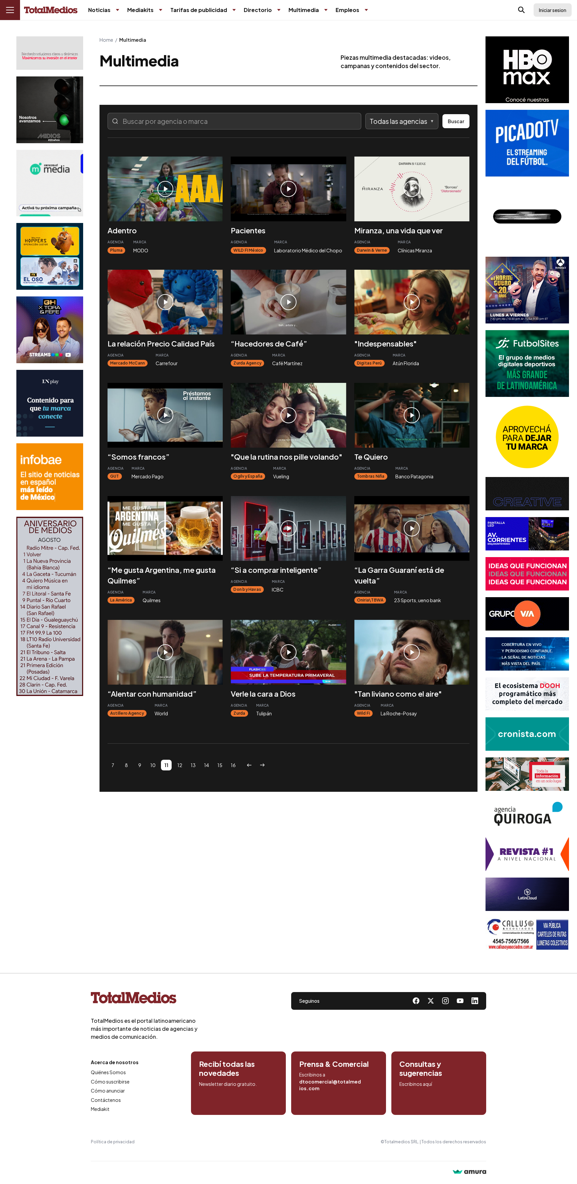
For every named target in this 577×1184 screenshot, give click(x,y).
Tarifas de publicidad (198, 9)
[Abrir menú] (10, 10)
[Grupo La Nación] (49, 403)
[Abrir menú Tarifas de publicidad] (234, 10)
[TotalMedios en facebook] (416, 1000)
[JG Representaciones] (527, 437)
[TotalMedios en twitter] (430, 1000)
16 (233, 765)
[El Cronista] (527, 734)
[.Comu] (527, 143)
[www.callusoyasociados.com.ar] (527, 934)
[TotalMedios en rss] (474, 1000)
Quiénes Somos (108, 1072)
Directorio (258, 9)
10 (153, 765)
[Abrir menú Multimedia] (326, 10)
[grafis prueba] (49, 53)
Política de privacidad (113, 1141)
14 (206, 765)
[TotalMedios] (144, 999)
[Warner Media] (527, 69)
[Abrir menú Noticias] (117, 10)
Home (106, 40)
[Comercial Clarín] (527, 774)
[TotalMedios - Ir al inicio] (50, 10)
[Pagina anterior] (249, 765)
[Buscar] (521, 10)
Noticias (99, 9)
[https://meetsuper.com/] (527, 573)
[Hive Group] (527, 493)
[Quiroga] (527, 814)
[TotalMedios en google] (445, 1000)
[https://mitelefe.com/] (49, 329)
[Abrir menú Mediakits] (160, 10)
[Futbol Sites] (527, 363)
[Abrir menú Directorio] (278, 10)
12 (179, 765)
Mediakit (100, 1109)
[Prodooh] (527, 694)
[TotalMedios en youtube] (460, 1000)
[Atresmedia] (527, 290)
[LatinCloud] (527, 894)
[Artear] (527, 654)
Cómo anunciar (108, 1091)
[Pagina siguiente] (262, 765)
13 (193, 765)
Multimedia (303, 9)
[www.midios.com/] (49, 109)
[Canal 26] (527, 216)
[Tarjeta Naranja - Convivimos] (527, 854)
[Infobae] (49, 476)
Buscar (456, 121)
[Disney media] (49, 256)
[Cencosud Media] (49, 183)
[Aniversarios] (49, 606)
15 (219, 765)
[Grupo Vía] (527, 614)
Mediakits (140, 9)
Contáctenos (106, 1100)
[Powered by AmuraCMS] (469, 1172)
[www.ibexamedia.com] (527, 533)
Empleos (347, 9)
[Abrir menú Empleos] (366, 10)
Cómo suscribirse (110, 1082)
